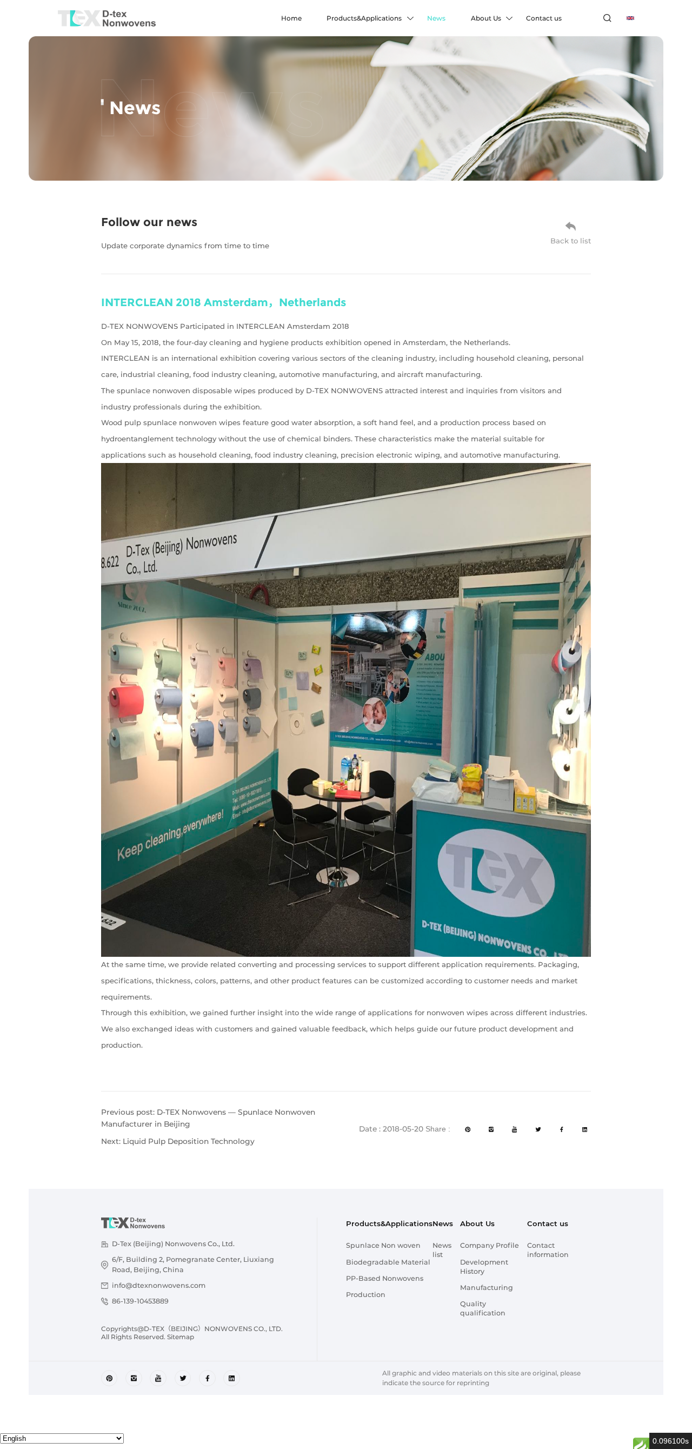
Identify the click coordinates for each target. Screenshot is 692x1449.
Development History (484, 1266)
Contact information (548, 1250)
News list (441, 1250)
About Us (486, 18)
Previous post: (208, 1118)
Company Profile (489, 1245)
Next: (178, 1141)
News (436, 18)
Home (291, 18)
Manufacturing (486, 1287)
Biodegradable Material (388, 1262)
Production (365, 1295)
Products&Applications (364, 18)
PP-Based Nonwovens (384, 1278)
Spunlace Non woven (383, 1245)
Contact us (544, 18)
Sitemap (180, 1337)
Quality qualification (482, 1308)
